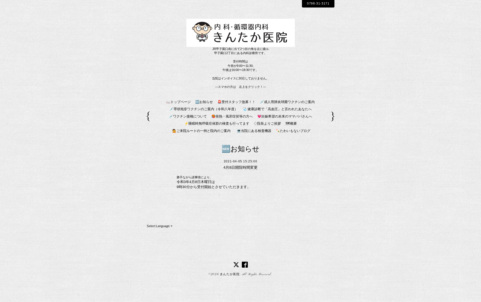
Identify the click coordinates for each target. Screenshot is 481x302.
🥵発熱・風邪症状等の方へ (232, 116)
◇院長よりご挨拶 (267, 123)
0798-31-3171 (318, 3)
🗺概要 (291, 123)
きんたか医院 (230, 274)
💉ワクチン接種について (188, 116)
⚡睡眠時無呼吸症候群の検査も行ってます (216, 123)
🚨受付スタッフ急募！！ (236, 102)
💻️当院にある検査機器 (254, 131)
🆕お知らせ (204, 102)
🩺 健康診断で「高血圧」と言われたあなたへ (277, 109)
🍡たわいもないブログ (293, 131)
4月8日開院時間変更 (240, 167)
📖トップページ (178, 102)
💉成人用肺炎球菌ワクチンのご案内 (287, 102)
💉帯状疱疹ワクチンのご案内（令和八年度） (203, 109)
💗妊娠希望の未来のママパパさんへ (284, 116)
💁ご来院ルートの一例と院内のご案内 (203, 131)
